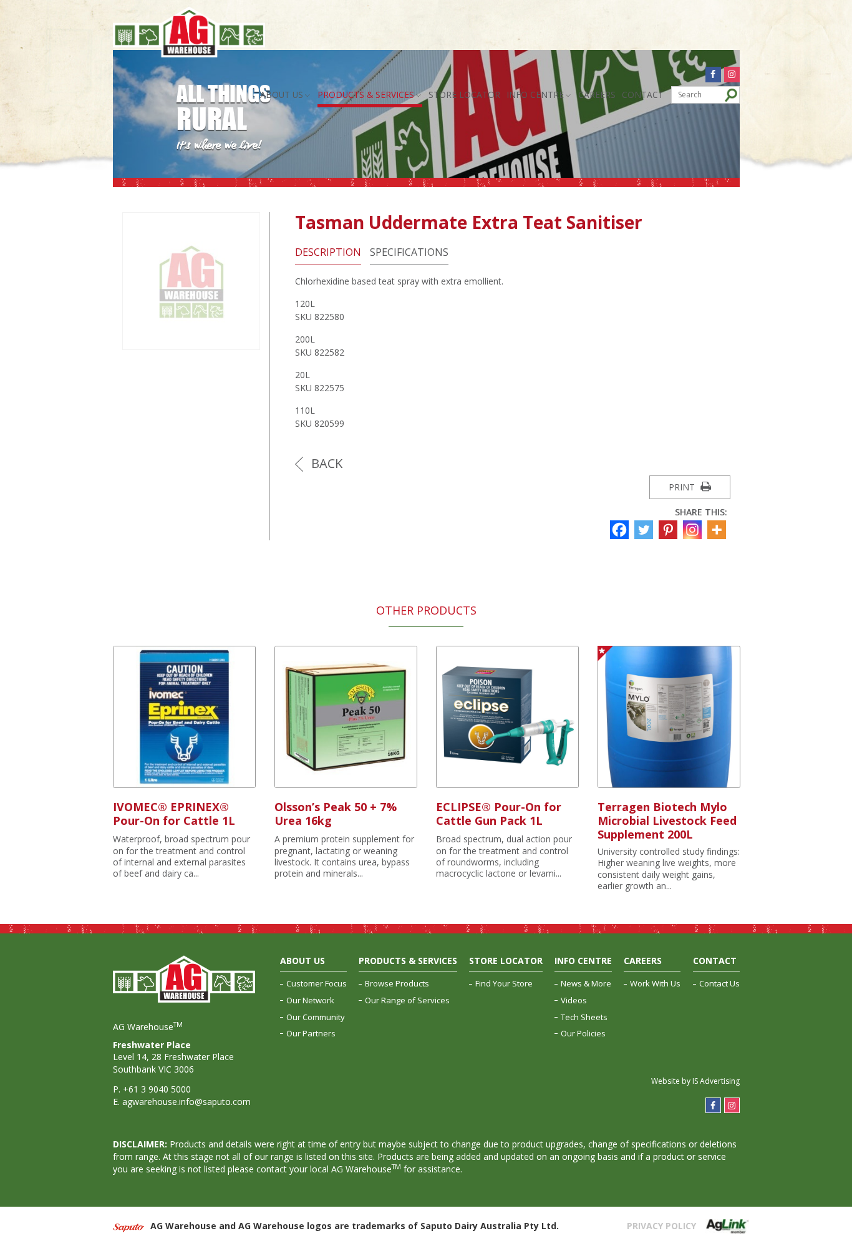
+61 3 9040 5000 (157, 1089)
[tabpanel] (184, 763)
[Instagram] (694, 529)
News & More (586, 983)
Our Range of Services (407, 1000)
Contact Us (719, 983)
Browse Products (397, 983)
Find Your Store (504, 983)
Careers (597, 94)
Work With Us (655, 983)
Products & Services (365, 94)
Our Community (315, 1017)
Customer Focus (316, 983)
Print (683, 487)
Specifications (409, 252)
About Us (281, 94)
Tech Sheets (584, 1017)
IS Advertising (716, 1081)
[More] (718, 529)
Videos (574, 1000)
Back (325, 463)
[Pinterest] (669, 529)
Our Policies (583, 1033)
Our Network (310, 1000)
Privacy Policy (661, 1226)
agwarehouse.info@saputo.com (186, 1101)
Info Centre (535, 94)
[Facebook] (621, 529)
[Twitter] (645, 529)
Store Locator (464, 94)
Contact (643, 94)
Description (328, 252)
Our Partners (311, 1033)
